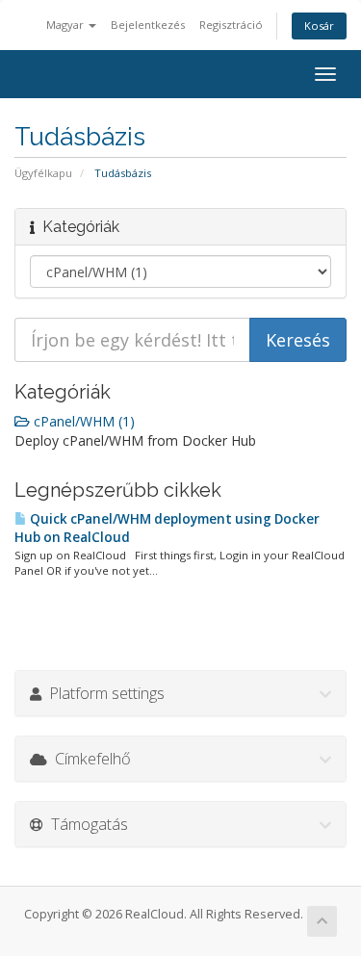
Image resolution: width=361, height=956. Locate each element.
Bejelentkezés (148, 24)
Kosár (319, 25)
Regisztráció (231, 24)
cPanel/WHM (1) (82, 421)
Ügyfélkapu (43, 173)
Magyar (66, 24)
